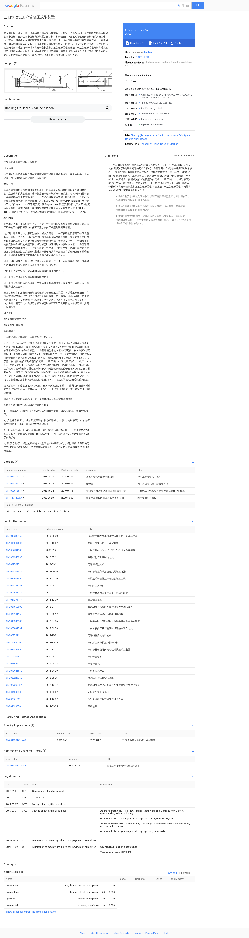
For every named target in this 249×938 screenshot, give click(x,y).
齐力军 (138, 57)
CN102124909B (14, 557)
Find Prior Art (160, 43)
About (83, 933)
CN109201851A (14, 490)
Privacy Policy (152, 933)
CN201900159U (14, 578)
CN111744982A (14, 497)
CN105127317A (14, 599)
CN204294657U (14, 670)
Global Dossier (160, 144)
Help (166, 933)
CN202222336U (14, 677)
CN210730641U (14, 656)
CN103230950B (14, 543)
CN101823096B (14, 536)
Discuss (174, 144)
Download (171, 873)
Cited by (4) (137, 135)
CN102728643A (14, 685)
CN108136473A (14, 483)
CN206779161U (14, 635)
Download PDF (138, 43)
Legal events (150, 135)
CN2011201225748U (16, 740)
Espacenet (146, 144)
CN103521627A (14, 476)
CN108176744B (14, 571)
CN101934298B (14, 621)
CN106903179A (14, 628)
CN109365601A (14, 592)
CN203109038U (14, 692)
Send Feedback (99, 933)
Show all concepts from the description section (31, 911)
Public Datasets (121, 933)
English (148, 52)
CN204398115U (14, 614)
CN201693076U (14, 706)
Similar (178, 43)
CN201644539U (14, 649)
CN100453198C (14, 550)
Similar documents (168, 135)
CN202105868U (14, 606)
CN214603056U (14, 642)
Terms (137, 933)
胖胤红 (147, 57)
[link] (12, 885)
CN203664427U (14, 663)
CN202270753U (14, 564)
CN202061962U (14, 699)
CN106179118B (14, 585)
